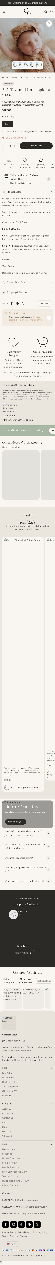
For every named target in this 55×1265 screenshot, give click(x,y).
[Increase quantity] (15, 145)
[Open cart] (51, 11)
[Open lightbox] (49, 23)
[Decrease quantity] (5, 145)
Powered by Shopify (35, 1255)
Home (5, 77)
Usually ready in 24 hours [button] (21, 183)
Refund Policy (24, 1232)
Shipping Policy (40, 1232)
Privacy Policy (9, 1232)
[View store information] (49, 179)
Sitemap (24, 1236)
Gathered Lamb (17, 1255)
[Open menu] (3, 11)
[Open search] (46, 11)
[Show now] (49, 318)
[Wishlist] (1, 1262)
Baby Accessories (20, 77)
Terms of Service (10, 1236)
